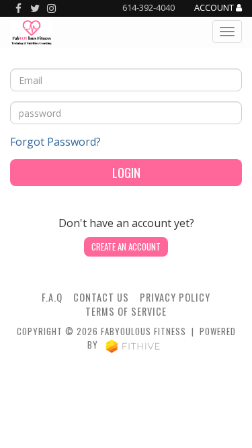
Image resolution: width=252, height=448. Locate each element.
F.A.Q (52, 297)
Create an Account (126, 246)
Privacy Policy (175, 297)
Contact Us (101, 297)
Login (126, 172)
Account (215, 8)
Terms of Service (126, 311)
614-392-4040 (148, 7)
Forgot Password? (55, 141)
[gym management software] (133, 345)
